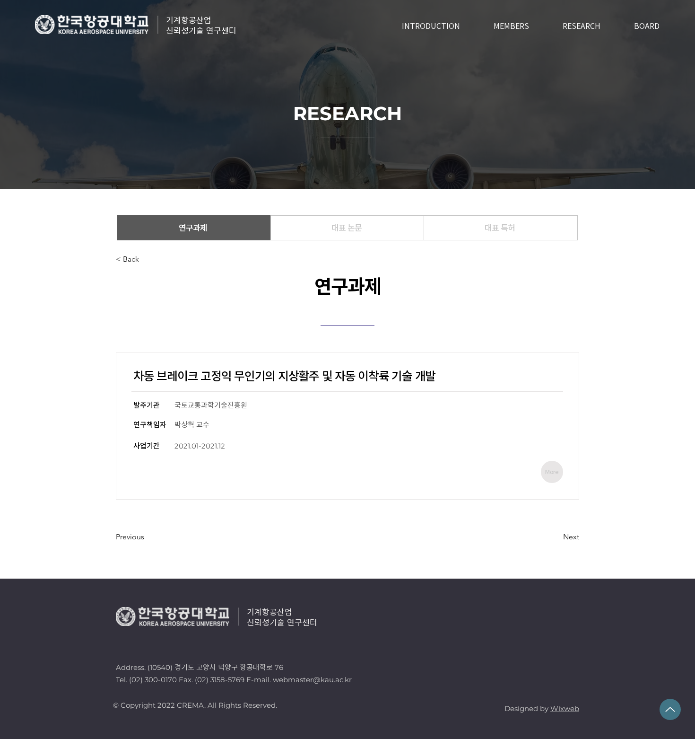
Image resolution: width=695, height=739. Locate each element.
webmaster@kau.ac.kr (312, 679)
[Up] (670, 709)
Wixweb (564, 708)
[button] (147, 259)
